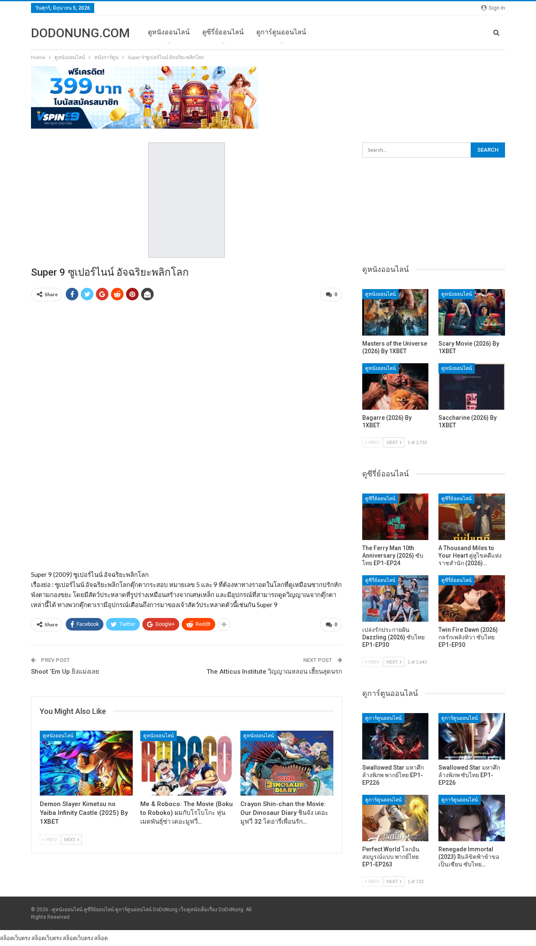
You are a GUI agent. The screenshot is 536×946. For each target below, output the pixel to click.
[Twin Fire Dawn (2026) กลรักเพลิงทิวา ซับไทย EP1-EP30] (471, 598)
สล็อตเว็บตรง (15, 938)
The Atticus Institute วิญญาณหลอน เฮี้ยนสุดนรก (274, 671)
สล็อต (101, 938)
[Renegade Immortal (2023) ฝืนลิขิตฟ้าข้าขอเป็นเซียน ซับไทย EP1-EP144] (471, 818)
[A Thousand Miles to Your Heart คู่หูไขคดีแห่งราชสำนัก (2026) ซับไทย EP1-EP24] (471, 517)
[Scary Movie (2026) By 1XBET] (471, 312)
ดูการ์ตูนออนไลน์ (281, 32)
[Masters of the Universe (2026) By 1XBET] (395, 312)
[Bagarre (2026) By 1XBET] (395, 386)
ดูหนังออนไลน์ (169, 32)
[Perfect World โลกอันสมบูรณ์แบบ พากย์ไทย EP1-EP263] (395, 818)
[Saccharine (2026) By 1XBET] (471, 386)
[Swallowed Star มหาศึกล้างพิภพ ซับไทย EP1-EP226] (471, 736)
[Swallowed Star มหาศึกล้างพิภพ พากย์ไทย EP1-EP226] (395, 736)
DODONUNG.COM (80, 33)
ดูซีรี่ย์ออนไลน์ (223, 32)
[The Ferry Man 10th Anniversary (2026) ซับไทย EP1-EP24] (395, 517)
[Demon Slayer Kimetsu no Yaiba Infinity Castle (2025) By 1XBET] (86, 763)
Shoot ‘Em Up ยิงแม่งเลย (65, 671)
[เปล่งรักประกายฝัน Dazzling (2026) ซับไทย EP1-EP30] (395, 598)
